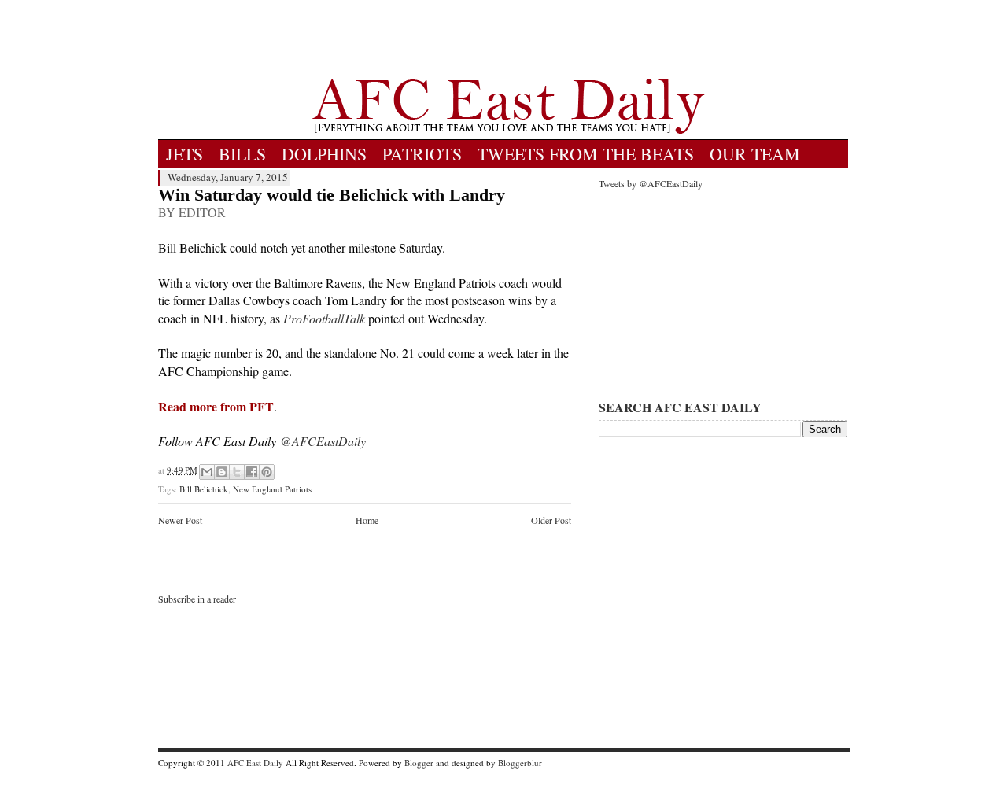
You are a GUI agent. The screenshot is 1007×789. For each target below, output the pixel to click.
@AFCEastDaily (323, 441)
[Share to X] (237, 472)
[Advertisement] (508, 39)
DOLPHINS (324, 153)
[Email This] (207, 472)
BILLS (242, 153)
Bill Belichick (203, 489)
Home (367, 520)
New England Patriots (272, 489)
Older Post (551, 520)
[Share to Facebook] (252, 472)
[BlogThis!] (222, 472)
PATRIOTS (422, 153)
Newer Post (180, 520)
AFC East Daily (255, 763)
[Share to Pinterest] (267, 472)
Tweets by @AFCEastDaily (651, 183)
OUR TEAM (755, 153)
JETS (184, 153)
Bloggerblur (520, 763)
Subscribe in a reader (197, 598)
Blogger (418, 763)
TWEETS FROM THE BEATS (586, 153)
